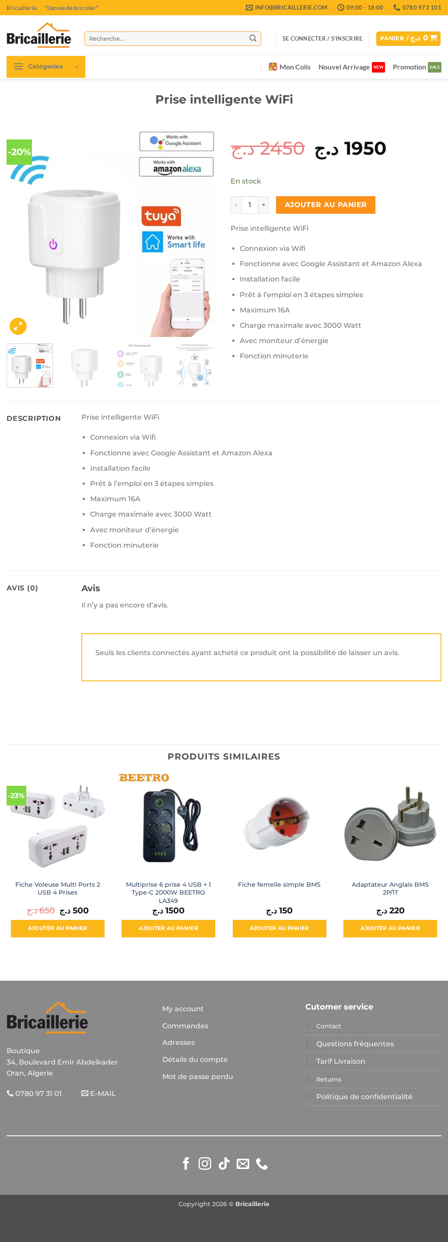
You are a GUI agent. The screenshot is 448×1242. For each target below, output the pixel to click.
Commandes (185, 1026)
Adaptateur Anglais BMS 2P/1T (390, 889)
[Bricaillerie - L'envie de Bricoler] (39, 35)
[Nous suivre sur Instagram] (205, 1165)
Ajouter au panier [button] (58, 928)
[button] (322, 38)
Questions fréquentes (355, 1044)
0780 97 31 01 (38, 1093)
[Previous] (22, 232)
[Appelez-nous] (262, 1165)
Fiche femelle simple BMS (279, 884)
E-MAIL (102, 1093)
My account (183, 1009)
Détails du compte (195, 1059)
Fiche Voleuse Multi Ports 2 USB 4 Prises (57, 889)
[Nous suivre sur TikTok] (224, 1165)
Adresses (178, 1042)
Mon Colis (295, 66)
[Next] (202, 232)
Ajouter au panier (326, 205)
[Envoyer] (253, 38)
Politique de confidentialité (364, 1097)
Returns (328, 1079)
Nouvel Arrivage (344, 66)
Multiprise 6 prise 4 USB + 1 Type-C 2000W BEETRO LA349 (168, 893)
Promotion (409, 66)
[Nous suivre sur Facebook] (186, 1165)
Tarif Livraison (340, 1061)
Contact (328, 1026)
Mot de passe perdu (197, 1076)
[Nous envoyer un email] (243, 1165)
